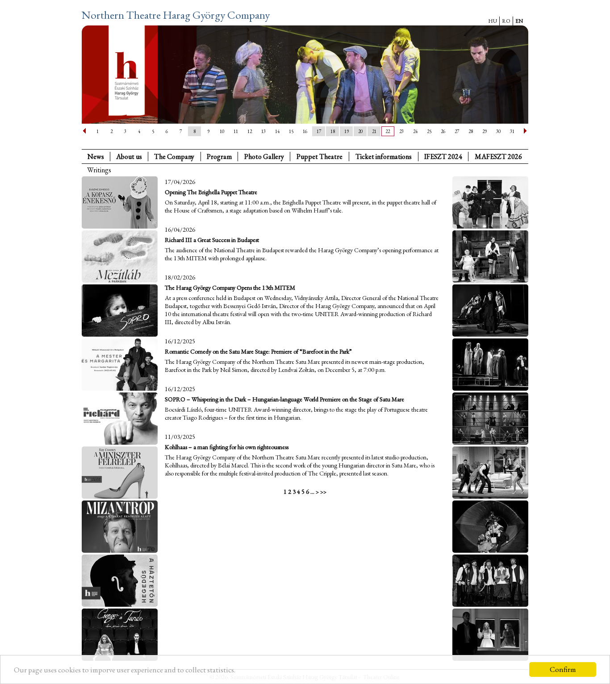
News (96, 156)
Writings (99, 170)
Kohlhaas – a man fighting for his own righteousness (226, 447)
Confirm (563, 669)
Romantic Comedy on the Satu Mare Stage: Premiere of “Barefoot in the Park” (258, 351)
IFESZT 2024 (443, 156)
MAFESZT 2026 (498, 156)
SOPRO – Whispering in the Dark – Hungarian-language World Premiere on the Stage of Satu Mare (284, 399)
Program (219, 156)
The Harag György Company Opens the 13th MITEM (230, 288)
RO (506, 21)
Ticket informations (383, 156)
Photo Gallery (264, 156)
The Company (174, 156)
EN (519, 21)
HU (492, 21)
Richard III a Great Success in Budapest (212, 240)
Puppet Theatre (320, 156)
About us (129, 156)
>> (323, 492)
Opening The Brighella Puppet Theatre (211, 192)
